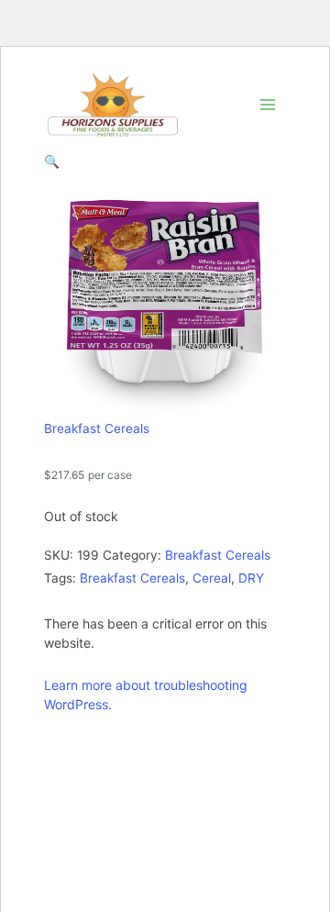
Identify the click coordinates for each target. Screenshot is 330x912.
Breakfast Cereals (96, 428)
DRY (251, 578)
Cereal (211, 578)
